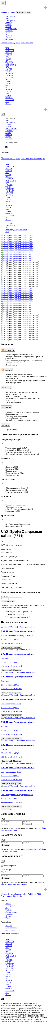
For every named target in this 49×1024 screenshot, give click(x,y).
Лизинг (8, 18)
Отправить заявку (8, 601)
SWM (7, 81)
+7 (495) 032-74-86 (8, 12)
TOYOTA (9, 63)
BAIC (7, 94)
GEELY (8, 59)
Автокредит (10, 21)
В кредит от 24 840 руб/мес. (11, 715)
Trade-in (8, 25)
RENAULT (9, 51)
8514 (7, 232)
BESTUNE (9, 73)
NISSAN (8, 53)
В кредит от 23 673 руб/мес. (11, 670)
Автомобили (10, 16)
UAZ (7, 57)
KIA (7, 47)
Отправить (27, 824)
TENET (8, 71)
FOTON (8, 55)
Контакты (9, 39)
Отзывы (8, 35)
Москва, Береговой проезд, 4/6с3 (13, 894)
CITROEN (9, 77)
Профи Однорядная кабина (16, 230)
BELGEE (9, 79)
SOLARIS (9, 83)
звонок (24, 12)
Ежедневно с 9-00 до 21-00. (11, 896)
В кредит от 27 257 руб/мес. (11, 647)
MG (6, 87)
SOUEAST (9, 75)
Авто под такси (14, 43)
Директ (8, 908)
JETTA (8, 104)
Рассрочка (9, 31)
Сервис (8, 33)
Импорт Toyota (39, 159)
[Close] (2, 157)
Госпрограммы (11, 29)
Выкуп (8, 27)
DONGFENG (10, 65)
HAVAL (8, 61)
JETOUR (8, 89)
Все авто (4, 43)
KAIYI (8, 96)
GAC (7, 67)
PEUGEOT (9, 100)
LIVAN (8, 92)
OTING (8, 85)
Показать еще (6, 809)
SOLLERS (9, 69)
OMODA (9, 98)
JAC (7, 102)
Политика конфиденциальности (36, 1021)
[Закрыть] (3, 114)
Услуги (8, 37)
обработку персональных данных (14, 607)
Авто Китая (10, 930)
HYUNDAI (9, 49)
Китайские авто (27, 43)
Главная (8, 223)
